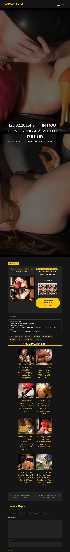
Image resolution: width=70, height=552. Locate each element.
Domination (18, 336)
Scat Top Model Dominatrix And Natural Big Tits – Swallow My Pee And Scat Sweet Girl (44, 478)
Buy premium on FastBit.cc (46, 269)
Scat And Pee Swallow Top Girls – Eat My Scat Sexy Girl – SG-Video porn (26, 477)
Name (10, 540)
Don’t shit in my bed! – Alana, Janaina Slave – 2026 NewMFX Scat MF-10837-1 (44, 372)
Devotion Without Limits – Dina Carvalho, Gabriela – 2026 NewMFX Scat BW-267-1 (25, 442)
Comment (12, 517)
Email (10, 550)
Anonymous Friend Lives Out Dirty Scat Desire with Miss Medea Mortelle (26, 405)
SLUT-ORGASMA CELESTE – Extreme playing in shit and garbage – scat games (26, 372)
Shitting (38, 339)
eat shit (28, 336)
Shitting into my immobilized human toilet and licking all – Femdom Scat (44, 441)
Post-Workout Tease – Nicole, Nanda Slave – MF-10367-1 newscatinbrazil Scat (44, 407)
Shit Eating (28, 339)
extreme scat (47, 336)
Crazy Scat (14, 4)
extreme (37, 336)
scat (20, 339)
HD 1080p (12, 339)
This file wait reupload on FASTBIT (48, 303)
